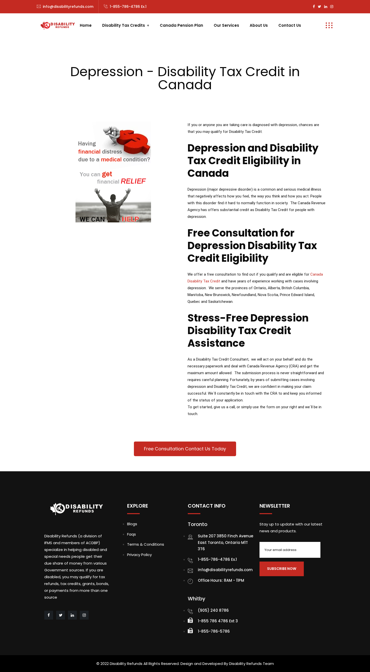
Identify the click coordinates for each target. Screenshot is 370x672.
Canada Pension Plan (181, 25)
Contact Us (289, 25)
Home (86, 25)
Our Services (226, 25)
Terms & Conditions (145, 544)
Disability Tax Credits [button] (123, 25)
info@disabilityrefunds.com (68, 6)
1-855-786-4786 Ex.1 (128, 6)
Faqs (131, 534)
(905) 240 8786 (213, 610)
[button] (185, 449)
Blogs (132, 524)
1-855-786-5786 (214, 631)
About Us (259, 25)
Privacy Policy (139, 554)
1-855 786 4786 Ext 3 (218, 621)
